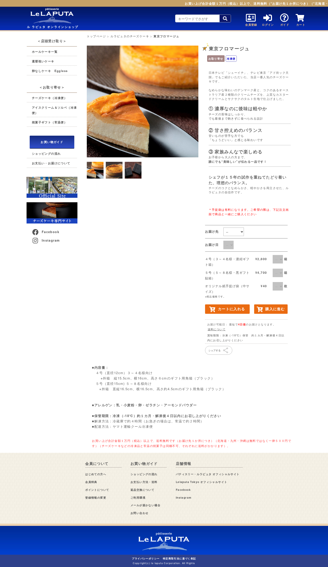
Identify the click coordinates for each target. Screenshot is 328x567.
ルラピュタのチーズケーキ (129, 36)
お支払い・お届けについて (51, 163)
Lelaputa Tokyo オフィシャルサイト (201, 482)
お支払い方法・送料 (144, 482)
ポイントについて (97, 490)
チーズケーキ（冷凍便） (49, 98)
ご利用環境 (138, 497)
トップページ (96, 36)
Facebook (50, 232)
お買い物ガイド (52, 142)
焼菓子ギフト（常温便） (49, 122)
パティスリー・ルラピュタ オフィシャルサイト (208, 474)
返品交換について (142, 490)
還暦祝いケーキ (43, 61)
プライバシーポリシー (146, 558)
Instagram (51, 240)
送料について (217, 329)
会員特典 (91, 482)
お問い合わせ (139, 513)
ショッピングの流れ (46, 153)
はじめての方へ (95, 474)
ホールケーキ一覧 (45, 51)
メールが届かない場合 (145, 505)
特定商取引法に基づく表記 (179, 558)
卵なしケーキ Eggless (50, 71)
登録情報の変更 (95, 497)
